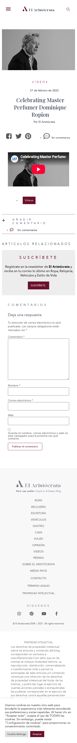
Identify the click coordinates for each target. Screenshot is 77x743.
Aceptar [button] (37, 734)
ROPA (38, 500)
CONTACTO (38, 578)
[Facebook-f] (56, 614)
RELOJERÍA (38, 507)
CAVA (38, 532)
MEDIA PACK (38, 570)
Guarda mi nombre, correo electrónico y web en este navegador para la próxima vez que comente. (38, 436)
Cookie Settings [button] (16, 734)
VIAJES (38, 538)
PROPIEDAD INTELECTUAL (39, 593)
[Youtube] (44, 614)
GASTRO (38, 526)
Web (11, 415)
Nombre (14, 385)
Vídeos (40, 82)
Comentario (16, 337)
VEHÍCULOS (38, 519)
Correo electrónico (20, 400)
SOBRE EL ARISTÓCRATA (38, 564)
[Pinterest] (31, 614)
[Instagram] (19, 614)
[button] (9, 136)
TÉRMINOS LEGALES (38, 585)
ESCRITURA (38, 513)
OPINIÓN (38, 545)
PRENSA (38, 558)
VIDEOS (39, 551)
